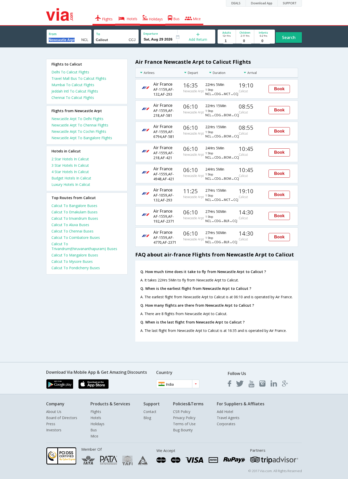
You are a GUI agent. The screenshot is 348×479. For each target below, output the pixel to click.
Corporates (226, 423)
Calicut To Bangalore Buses (74, 205)
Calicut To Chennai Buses (72, 231)
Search (289, 37)
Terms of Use (184, 423)
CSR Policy (181, 411)
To (98, 34)
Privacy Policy (184, 417)
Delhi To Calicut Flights (70, 72)
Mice (94, 436)
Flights (95, 411)
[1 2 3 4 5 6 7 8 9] (226, 41)
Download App (261, 3)
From (53, 34)
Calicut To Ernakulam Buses (74, 212)
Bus (93, 430)
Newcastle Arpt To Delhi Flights (77, 118)
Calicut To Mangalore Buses (74, 255)
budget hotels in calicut (71, 178)
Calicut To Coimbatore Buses (75, 237)
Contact (149, 411)
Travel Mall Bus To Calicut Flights (78, 78)
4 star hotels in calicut (70, 171)
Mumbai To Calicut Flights (72, 84)
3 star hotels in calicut (70, 165)
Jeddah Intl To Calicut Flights (74, 91)
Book (279, 89)
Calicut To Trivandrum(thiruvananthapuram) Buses (84, 246)
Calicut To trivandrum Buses (74, 218)
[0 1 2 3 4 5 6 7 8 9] (245, 41)
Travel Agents (228, 417)
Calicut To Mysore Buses (72, 261)
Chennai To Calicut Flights (72, 97)
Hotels (95, 417)
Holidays (97, 423)
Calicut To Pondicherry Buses (75, 267)
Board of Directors (61, 417)
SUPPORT (290, 3)
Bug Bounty (183, 430)
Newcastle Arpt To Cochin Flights (78, 131)
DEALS (235, 3)
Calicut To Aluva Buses (70, 224)
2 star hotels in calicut (70, 159)
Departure (150, 33)
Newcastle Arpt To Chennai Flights (79, 125)
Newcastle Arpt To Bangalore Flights (81, 137)
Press (50, 423)
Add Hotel (225, 411)
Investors (53, 430)
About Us (53, 411)
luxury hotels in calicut (70, 184)
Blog (147, 417)
